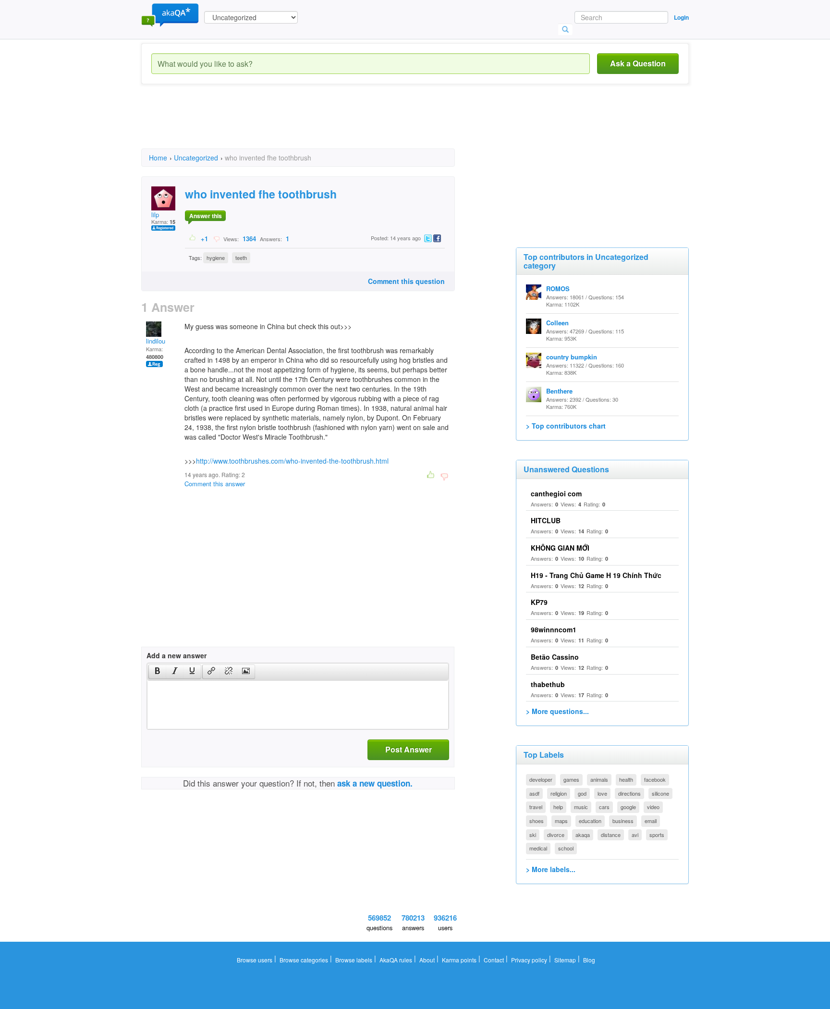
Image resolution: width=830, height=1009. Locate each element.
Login (681, 17)
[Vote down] (216, 238)
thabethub (548, 684)
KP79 (539, 602)
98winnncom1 (553, 629)
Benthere (559, 390)
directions (629, 793)
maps (561, 820)
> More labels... (550, 869)
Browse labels (353, 960)
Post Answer (408, 749)
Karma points (459, 960)
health (626, 779)
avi (635, 834)
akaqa (582, 834)
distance (611, 834)
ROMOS (558, 288)
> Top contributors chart (566, 426)
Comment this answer (214, 483)
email (651, 820)
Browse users (254, 960)
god (582, 793)
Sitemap (565, 960)
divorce (555, 834)
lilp (155, 214)
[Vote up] (193, 238)
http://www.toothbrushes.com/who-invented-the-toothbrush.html (292, 461)
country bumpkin (571, 356)
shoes (536, 820)
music (581, 807)
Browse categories (304, 960)
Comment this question (406, 281)
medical (538, 848)
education (590, 820)
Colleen (557, 322)
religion (558, 793)
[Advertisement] (316, 125)
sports (656, 834)
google (628, 807)
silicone (660, 793)
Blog (589, 960)
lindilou (155, 340)
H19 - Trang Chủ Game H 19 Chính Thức (596, 575)
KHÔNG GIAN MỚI (560, 548)
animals (599, 779)
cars (604, 807)
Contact (494, 960)
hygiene (216, 257)
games (571, 779)
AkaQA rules (395, 960)
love (602, 793)
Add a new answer (176, 655)
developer (540, 779)
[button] (157, 671)
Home (158, 157)
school (566, 848)
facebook (655, 779)
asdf (534, 793)
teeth (241, 257)
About (427, 960)
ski (532, 834)
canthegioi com (556, 493)
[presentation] (157, 671)
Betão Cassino (555, 657)
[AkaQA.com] (170, 14)
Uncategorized (196, 157)
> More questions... (557, 711)
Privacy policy (529, 960)
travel (535, 807)
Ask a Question (638, 63)
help (558, 807)
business (623, 820)
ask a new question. (375, 783)
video (653, 807)
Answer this (205, 215)
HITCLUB (546, 520)
